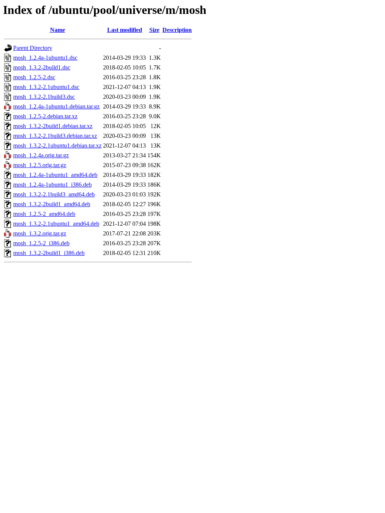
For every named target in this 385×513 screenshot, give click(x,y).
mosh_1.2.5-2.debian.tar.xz (45, 116)
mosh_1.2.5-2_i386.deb (41, 243)
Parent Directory (32, 48)
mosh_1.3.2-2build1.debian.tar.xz (52, 126)
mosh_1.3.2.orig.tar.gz (39, 233)
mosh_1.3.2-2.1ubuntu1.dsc (46, 87)
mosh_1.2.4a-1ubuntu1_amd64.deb (55, 175)
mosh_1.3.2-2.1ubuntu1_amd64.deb (56, 223)
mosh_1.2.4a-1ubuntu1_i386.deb (52, 184)
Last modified (124, 30)
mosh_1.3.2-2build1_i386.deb (49, 253)
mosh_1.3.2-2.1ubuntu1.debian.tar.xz (57, 145)
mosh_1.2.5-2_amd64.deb (44, 214)
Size (154, 30)
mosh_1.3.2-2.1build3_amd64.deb (54, 194)
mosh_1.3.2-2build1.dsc (41, 67)
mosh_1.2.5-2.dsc (34, 77)
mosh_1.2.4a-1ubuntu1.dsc (45, 57)
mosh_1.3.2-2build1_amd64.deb (51, 204)
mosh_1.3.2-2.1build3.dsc (44, 97)
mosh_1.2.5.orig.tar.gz (39, 165)
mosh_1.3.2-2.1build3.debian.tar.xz (55, 136)
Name (57, 30)
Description (177, 30)
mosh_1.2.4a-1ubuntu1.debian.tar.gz (56, 106)
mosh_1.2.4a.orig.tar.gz (41, 155)
